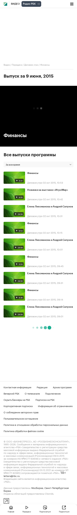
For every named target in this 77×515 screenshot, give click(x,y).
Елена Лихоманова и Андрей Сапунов (50, 206)
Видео (15, 4)
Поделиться (64, 511)
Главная (11, 511)
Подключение (53, 393)
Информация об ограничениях (55, 406)
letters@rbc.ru (12, 475)
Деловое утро (31, 64)
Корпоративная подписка (18, 406)
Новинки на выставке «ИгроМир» (47, 190)
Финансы (32, 173)
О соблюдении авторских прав (21, 412)
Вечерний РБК (11, 393)
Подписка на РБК (45, 399)
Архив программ (62, 387)
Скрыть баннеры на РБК (17, 399)
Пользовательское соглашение (21, 418)
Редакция (42, 387)
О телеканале (32, 393)
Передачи (17, 64)
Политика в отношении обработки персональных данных (36, 424)
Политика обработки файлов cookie (24, 431)
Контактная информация (17, 387)
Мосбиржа (37, 487)
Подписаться (45, 511)
